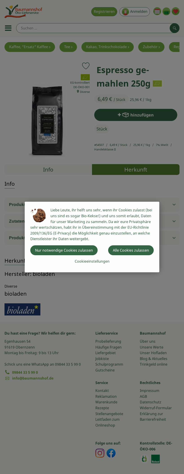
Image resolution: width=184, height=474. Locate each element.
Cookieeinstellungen (92, 261)
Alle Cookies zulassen (131, 250)
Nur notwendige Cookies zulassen (64, 250)
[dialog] (92, 237)
